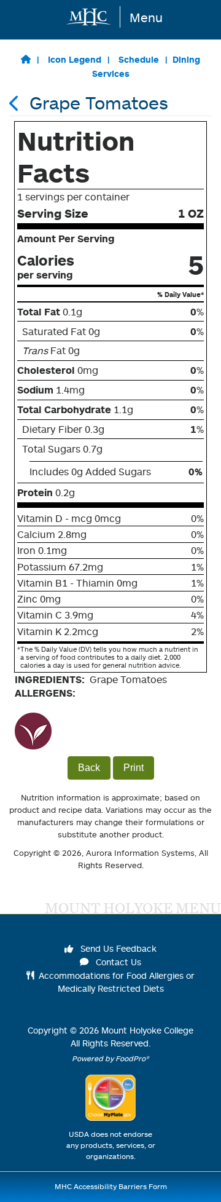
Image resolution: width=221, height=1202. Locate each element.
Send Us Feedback (117, 948)
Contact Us (117, 962)
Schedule (138, 59)
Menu (146, 17)
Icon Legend (74, 59)
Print (133, 767)
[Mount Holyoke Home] (89, 17)
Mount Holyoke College (147, 1030)
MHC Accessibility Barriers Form (111, 1186)
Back (89, 767)
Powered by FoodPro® (110, 1058)
